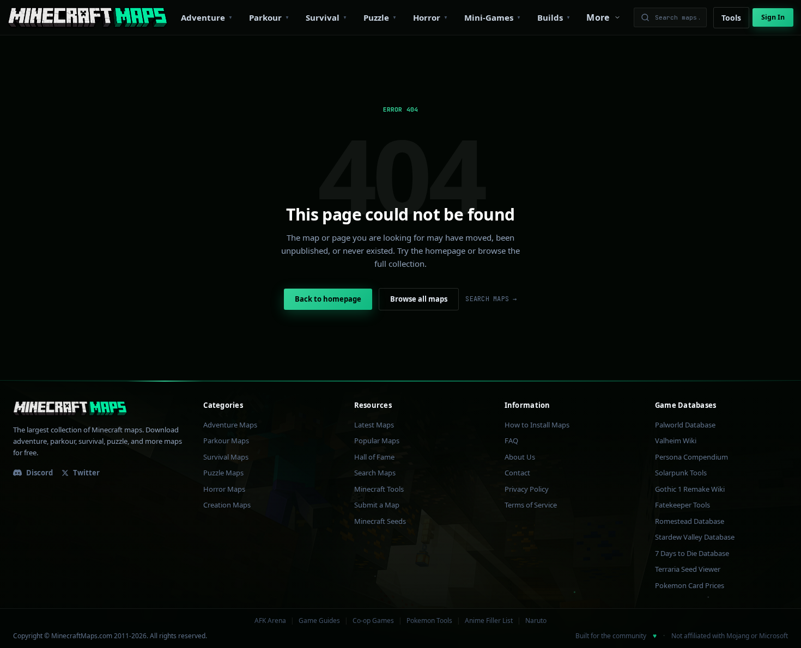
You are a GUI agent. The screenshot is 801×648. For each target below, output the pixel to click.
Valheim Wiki (675, 440)
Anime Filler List (489, 620)
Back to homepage (328, 299)
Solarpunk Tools (681, 473)
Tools (731, 18)
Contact (517, 473)
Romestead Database (689, 521)
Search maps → (491, 299)
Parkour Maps (226, 440)
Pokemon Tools (429, 620)
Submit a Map (376, 505)
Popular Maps (376, 440)
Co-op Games (373, 620)
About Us (520, 457)
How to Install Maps (537, 425)
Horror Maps (224, 489)
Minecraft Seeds (380, 521)
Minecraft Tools (379, 489)
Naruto (536, 620)
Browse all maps (418, 299)
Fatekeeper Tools (682, 505)
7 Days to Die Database (692, 553)
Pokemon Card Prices (689, 585)
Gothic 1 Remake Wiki (690, 489)
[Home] (87, 17)
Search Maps (375, 473)
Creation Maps (227, 505)
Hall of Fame (374, 457)
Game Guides (319, 620)
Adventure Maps (230, 425)
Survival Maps (225, 457)
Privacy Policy (527, 489)
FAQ (511, 440)
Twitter (86, 473)
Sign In (773, 17)
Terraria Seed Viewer (687, 569)
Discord (39, 473)
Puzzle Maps (223, 473)
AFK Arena (270, 620)
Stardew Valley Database (695, 537)
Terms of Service (531, 505)
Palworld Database (685, 425)
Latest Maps (374, 425)
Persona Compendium (691, 457)
